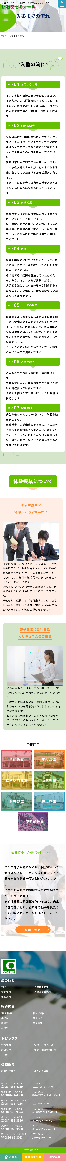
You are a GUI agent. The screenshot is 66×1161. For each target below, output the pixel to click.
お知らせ (6, 1049)
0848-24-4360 (13, 1095)
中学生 (4, 1023)
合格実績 (6, 1044)
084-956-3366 (13, 1120)
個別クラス (39, 1018)
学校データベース (43, 1044)
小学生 (4, 1018)
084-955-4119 (13, 1086)
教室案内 (6, 996)
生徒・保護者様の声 (45, 1049)
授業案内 (6, 991)
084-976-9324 (13, 1111)
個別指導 (38, 1013)
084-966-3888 (13, 1128)
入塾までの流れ (42, 991)
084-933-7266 (13, 1103)
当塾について (41, 986)
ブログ (4, 1054)
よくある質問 (41, 1070)
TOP (4, 986)
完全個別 (38, 1023)
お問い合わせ (32, 929)
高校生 (4, 1027)
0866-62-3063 (13, 1137)
